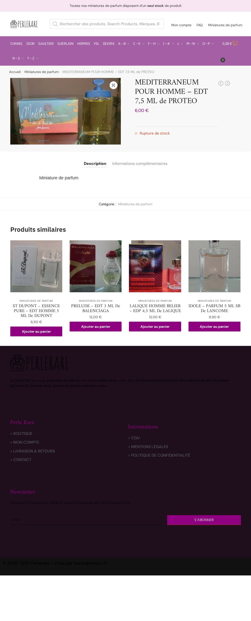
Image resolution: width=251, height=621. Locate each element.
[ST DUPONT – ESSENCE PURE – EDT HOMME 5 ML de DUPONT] (36, 266)
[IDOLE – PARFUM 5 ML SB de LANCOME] (214, 266)
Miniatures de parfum (225, 25)
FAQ (200, 25)
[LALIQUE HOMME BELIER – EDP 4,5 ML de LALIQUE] (155, 266)
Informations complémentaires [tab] (139, 163)
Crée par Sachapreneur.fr (81, 563)
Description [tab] (95, 163)
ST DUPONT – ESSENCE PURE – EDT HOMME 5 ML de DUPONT (36, 311)
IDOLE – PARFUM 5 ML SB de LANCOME (214, 309)
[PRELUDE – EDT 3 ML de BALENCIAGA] (96, 266)
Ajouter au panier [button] (36, 331)
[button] (113, 85)
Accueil (15, 72)
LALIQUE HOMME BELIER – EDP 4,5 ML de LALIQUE (155, 309)
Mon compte (181, 25)
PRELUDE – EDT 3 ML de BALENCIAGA (95, 309)
